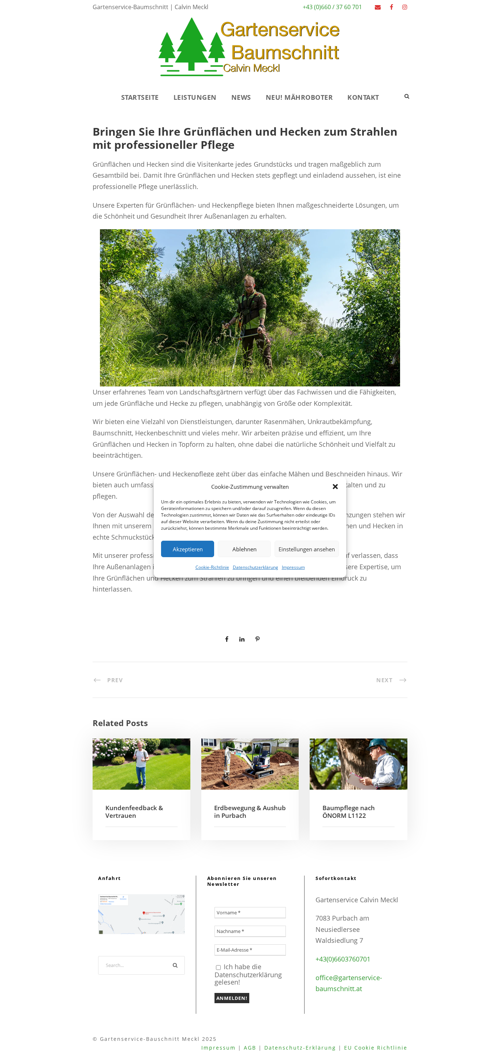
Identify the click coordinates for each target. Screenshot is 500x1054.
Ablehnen (244, 548)
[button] (335, 486)
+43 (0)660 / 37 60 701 (332, 7)
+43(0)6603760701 (343, 959)
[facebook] (391, 7)
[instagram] (404, 7)
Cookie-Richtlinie (212, 567)
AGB (250, 1047)
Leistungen (195, 97)
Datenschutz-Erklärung (300, 1047)
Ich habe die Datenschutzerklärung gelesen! (248, 974)
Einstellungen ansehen (307, 548)
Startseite (140, 97)
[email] (378, 7)
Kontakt (363, 97)
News (241, 97)
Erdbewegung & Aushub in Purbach (250, 811)
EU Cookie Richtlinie (375, 1047)
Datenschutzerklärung (255, 567)
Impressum (293, 567)
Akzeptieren (188, 548)
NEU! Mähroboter (299, 97)
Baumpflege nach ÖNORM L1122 (348, 811)
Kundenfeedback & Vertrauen (134, 811)
